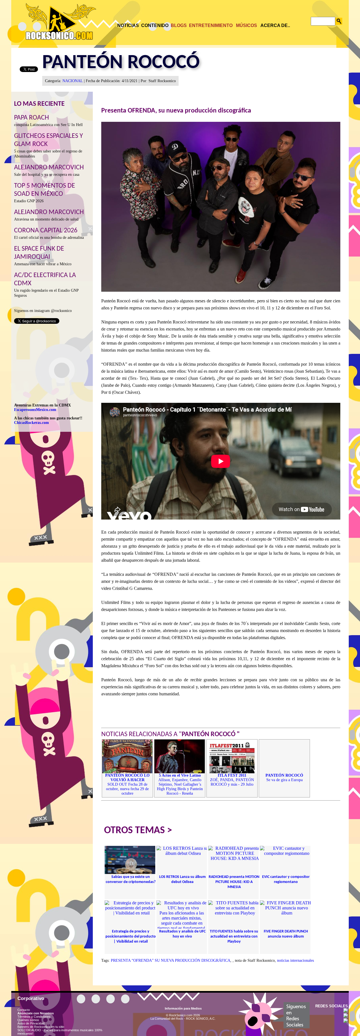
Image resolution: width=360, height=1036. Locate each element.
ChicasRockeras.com (31, 423)
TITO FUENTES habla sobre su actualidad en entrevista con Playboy (234, 936)
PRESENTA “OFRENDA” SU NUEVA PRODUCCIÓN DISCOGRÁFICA (170, 960)
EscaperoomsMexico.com (35, 410)
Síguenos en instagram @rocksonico (43, 311)
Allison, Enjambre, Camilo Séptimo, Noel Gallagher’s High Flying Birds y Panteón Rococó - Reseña (180, 784)
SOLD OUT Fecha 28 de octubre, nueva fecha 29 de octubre (127, 784)
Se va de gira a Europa (284, 777)
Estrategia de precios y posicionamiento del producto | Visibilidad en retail (130, 936)
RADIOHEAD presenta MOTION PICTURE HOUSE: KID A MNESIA (234, 882)
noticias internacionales (295, 960)
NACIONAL (72, 81)
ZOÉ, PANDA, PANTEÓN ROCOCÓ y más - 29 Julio (232, 779)
